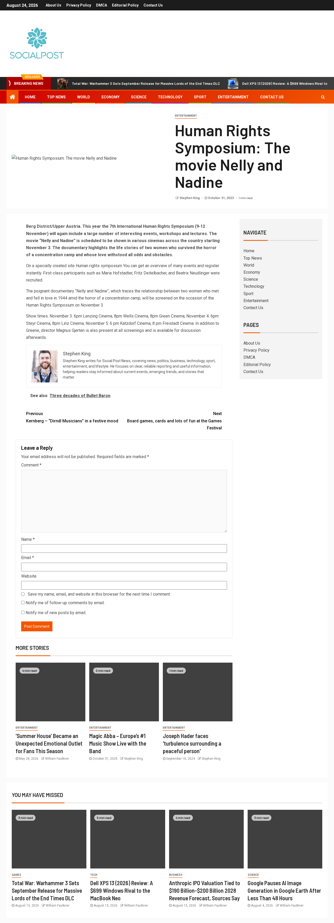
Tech (93, 874)
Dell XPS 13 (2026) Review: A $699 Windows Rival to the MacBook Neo (121, 890)
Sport (200, 97)
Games (16, 874)
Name (28, 539)
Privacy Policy (78, 5)
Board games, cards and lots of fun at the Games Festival (174, 420)
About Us (53, 5)
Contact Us (153, 5)
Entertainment (233, 97)
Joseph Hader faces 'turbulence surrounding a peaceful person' (192, 743)
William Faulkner (57, 758)
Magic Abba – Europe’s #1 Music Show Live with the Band (117, 743)
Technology (170, 97)
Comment (31, 465)
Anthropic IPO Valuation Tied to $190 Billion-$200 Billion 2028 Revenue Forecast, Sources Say (204, 890)
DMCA (101, 5)
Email (27, 557)
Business (175, 874)
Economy (111, 97)
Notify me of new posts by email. (56, 612)
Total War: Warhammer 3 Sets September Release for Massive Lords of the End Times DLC (146, 83)
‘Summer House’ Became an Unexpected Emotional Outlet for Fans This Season (49, 743)
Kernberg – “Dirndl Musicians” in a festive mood (72, 417)
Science (138, 97)
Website (29, 576)
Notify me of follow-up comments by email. (65, 602)
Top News (56, 97)
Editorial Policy (125, 5)
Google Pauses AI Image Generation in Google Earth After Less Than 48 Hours (284, 890)
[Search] (323, 97)
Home (30, 97)
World (83, 97)
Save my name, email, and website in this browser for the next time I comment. (99, 594)
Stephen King (190, 198)
